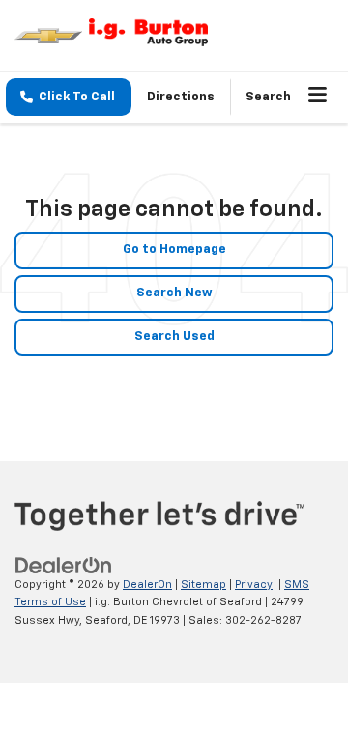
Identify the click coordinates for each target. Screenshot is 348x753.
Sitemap (203, 584)
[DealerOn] (63, 565)
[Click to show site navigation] (318, 97)
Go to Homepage (174, 249)
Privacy (254, 584)
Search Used (174, 336)
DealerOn (147, 584)
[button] (68, 97)
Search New (174, 293)
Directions (181, 97)
